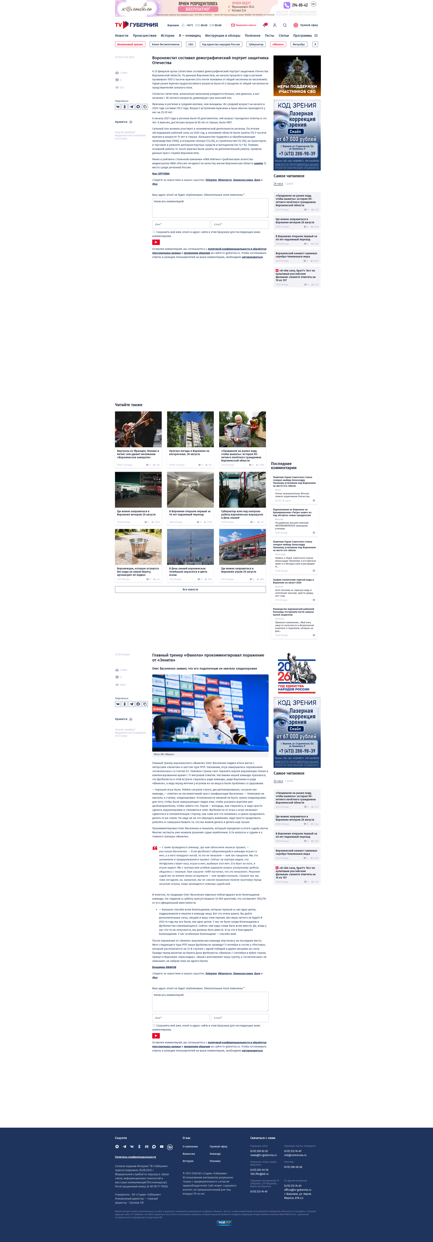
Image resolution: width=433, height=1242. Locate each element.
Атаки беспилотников (165, 44)
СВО (190, 44)
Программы (302, 35)
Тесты (269, 35)
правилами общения (197, 253)
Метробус (299, 44)
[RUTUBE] (147, 1147)
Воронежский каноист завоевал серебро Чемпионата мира (296, 255)
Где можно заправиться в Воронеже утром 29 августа (238, 570)
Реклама (215, 1161)
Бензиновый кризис (130, 44)
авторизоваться (252, 257)
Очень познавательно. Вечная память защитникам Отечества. (292, 495)
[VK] (132, 1147)
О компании (190, 1146)
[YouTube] (162, 1147)
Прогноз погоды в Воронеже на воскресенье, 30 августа (189, 452)
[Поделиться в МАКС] (138, 107)
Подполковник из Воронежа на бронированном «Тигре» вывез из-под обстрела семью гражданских (292, 512)
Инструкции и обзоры (222, 35)
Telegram (211, 180)
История (188, 1161)
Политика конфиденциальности (135, 1157)
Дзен (257, 180)
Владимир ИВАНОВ (164, 967)
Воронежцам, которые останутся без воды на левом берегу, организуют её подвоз (138, 572)
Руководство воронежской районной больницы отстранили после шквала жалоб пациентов (293, 612)
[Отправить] (156, 242)
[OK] (139, 1147)
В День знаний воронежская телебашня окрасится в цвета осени (188, 572)
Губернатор (256, 44)
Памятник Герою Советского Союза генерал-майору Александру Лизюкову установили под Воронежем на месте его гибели (294, 481)
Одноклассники (243, 180)
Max (154, 184)
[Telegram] (124, 1147)
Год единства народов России (221, 44)
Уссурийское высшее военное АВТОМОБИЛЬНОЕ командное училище (292, 525)
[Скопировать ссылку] (145, 107)
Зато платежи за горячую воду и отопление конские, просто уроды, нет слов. (294, 593)
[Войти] (275, 25)
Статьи (284, 35)
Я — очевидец (190, 35)
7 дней (289, 183)
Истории (167, 35)
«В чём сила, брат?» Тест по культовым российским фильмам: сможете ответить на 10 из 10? (296, 275)
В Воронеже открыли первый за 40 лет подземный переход (296, 238)
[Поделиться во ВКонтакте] (118, 107)
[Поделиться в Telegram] (131, 107)
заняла (258, 163)
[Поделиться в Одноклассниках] (125, 107)
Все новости (190, 589)
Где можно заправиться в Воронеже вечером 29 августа (295, 221)
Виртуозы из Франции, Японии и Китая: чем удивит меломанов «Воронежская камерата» (138, 454)
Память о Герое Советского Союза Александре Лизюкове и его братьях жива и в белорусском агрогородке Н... (295, 562)
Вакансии (189, 1153)
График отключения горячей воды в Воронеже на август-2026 (293, 581)
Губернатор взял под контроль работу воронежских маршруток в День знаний (242, 514)
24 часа (278, 183)
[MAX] (154, 1147)
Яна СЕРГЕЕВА (160, 173)
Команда (215, 1153)
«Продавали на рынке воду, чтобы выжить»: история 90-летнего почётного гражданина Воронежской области (296, 200)
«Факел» (278, 44)
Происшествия (144, 35)
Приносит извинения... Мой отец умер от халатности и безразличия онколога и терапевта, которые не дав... (294, 627)
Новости (121, 35)
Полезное (252, 35)
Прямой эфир (309, 25)
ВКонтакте (225, 180)
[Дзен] (117, 1147)
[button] (315, 44)
